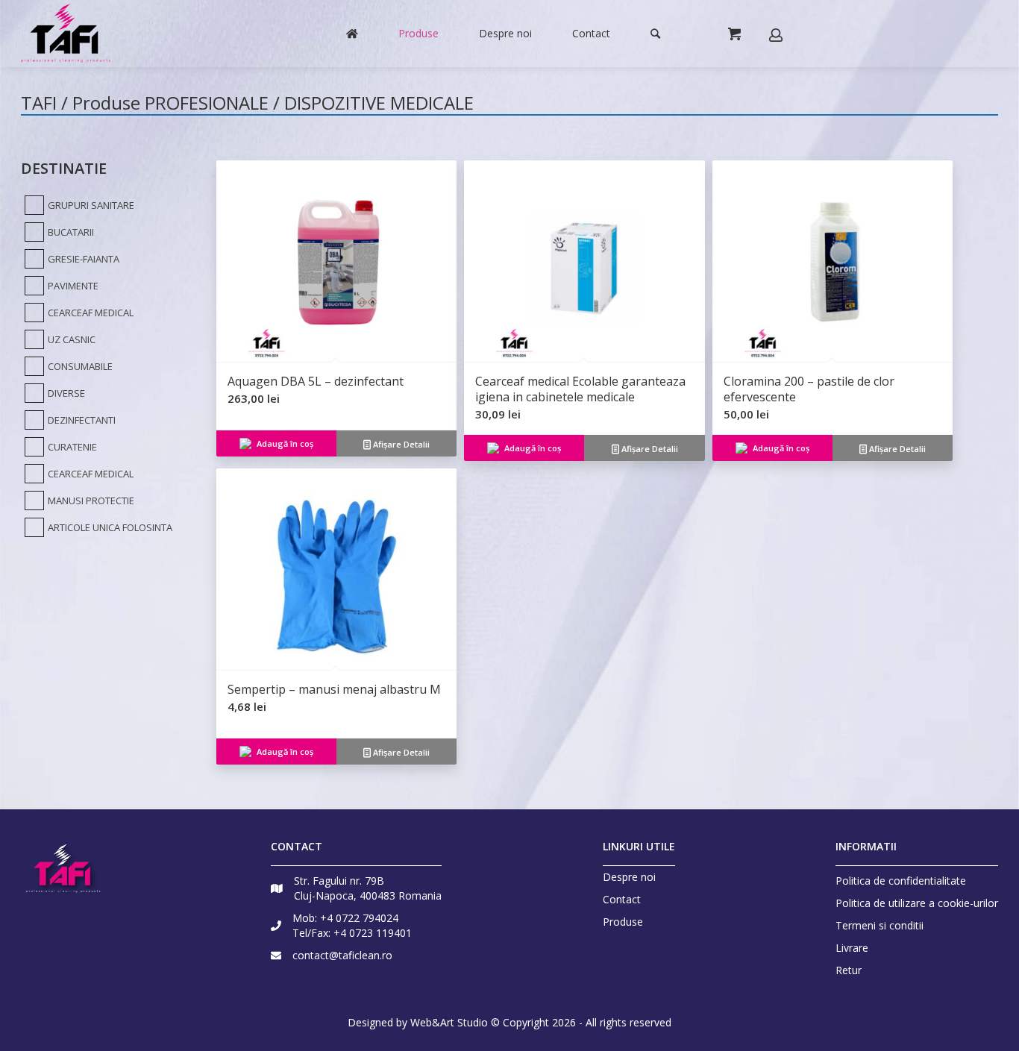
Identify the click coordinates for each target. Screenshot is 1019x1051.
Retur (848, 970)
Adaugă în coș (285, 443)
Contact (622, 899)
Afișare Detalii (400, 444)
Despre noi (629, 877)
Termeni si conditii (879, 925)
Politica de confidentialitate (900, 880)
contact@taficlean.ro (342, 955)
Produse (623, 922)
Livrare (851, 948)
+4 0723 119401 (372, 933)
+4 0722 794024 (359, 918)
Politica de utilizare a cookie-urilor (916, 903)
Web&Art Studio (449, 1022)
